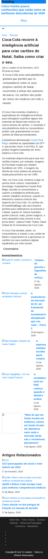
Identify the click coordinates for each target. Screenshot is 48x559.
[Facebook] (8, 532)
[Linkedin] (8, 535)
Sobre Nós (14, 520)
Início (4, 35)
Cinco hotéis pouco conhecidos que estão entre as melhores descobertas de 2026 (23, 10)
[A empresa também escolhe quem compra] (18, 342)
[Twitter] (8, 538)
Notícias (14, 35)
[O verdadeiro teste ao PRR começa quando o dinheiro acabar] (16, 376)
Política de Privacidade (30, 523)
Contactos (20, 526)
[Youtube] (8, 545)
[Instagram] (8, 541)
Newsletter (32, 526)
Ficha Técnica (28, 520)
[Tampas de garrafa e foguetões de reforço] (17, 261)
